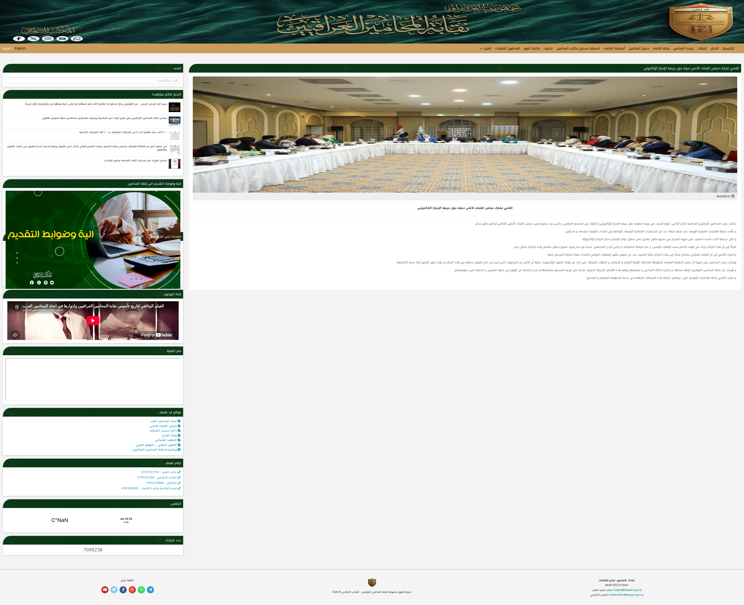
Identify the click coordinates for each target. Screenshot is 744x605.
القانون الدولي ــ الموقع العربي (157, 445)
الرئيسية (728, 48)
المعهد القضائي (166, 440)
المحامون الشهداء (507, 48)
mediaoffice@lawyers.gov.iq (626, 594)
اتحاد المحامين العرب (164, 421)
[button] (701, 169)
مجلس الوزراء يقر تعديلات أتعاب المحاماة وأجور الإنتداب (135, 160)
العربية (6, 48)
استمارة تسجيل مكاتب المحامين (578, 48)
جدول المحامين (639, 48)
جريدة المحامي (683, 48)
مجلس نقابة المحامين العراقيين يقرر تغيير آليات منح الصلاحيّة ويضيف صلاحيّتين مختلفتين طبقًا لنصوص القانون (104, 118)
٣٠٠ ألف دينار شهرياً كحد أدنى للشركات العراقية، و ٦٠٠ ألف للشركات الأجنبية (123, 132)
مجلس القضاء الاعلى (164, 426)
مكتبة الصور (532, 48)
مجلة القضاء (661, 48)
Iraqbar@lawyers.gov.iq (627, 590)
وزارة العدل (170, 435)
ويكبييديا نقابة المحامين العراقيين (155, 449)
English (20, 48)
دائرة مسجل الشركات (163, 430)
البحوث (548, 48)
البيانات (702, 48)
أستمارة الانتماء (614, 48)
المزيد (486, 48)
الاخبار (715, 48)
